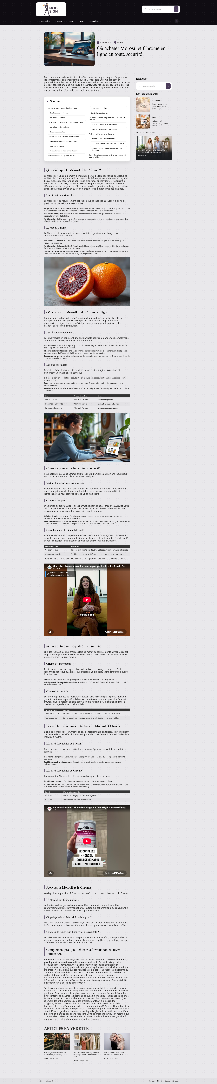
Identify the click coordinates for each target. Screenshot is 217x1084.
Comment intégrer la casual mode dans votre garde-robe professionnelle (152, 151)
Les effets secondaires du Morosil (104, 124)
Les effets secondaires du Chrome (104, 129)
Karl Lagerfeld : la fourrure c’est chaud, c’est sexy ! (55, 1053)
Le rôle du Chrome (57, 117)
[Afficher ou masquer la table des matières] (95, 101)
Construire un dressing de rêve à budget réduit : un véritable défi (86, 1054)
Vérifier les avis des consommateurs (64, 141)
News (76, 1060)
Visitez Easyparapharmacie (108, 408)
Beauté (120, 42)
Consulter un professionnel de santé (64, 151)
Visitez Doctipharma (105, 400)
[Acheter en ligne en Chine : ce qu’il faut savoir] (143, 121)
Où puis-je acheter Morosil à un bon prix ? (107, 143)
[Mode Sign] (51, 9)
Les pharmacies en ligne (59, 127)
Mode (46, 1058)
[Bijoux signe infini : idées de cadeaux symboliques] (143, 104)
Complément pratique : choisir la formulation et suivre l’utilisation (107, 156)
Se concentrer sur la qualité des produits (63, 155)
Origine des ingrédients (100, 108)
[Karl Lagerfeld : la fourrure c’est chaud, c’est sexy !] (57, 1041)
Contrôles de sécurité (99, 113)
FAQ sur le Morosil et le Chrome (101, 134)
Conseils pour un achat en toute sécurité (63, 136)
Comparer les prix (57, 146)
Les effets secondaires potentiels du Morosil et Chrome (107, 119)
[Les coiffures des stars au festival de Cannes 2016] (117, 1041)
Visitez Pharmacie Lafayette (108, 404)
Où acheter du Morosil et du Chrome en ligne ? (66, 122)
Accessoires (156, 100)
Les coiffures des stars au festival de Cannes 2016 (114, 1053)
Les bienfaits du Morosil (59, 113)
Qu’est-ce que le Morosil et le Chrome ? (63, 108)
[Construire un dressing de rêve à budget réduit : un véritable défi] (87, 1041)
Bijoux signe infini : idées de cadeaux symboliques (160, 106)
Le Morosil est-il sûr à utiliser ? (103, 139)
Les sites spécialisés (58, 132)
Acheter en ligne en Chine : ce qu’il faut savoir (160, 123)
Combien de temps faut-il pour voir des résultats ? (106, 149)
